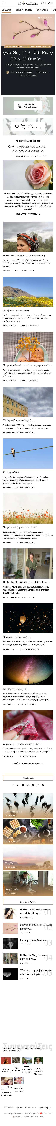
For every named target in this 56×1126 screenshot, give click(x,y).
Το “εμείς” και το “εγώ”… (18, 420)
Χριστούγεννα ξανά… (16, 689)
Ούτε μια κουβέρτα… (33, 940)
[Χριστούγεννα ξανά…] (28, 670)
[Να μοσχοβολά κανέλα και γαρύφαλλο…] (28, 347)
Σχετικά (19, 1107)
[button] (39, 18)
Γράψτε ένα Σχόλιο (28, 75)
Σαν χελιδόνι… (12, 472)
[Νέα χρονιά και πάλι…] (28, 618)
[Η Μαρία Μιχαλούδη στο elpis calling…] (28, 563)
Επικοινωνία (31, 1107)
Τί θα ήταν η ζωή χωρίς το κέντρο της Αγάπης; (35, 972)
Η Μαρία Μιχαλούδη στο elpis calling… (26, 582)
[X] (17, 785)
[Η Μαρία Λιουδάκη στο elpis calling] (28, 237)
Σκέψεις (7, 432)
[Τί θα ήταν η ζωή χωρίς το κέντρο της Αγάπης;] (10, 974)
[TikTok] (37, 785)
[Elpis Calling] (28, 3)
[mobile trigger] (5, 3)
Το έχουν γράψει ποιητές (28, 141)
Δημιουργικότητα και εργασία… (22, 743)
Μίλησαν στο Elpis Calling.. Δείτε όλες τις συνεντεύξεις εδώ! (24, 1049)
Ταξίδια (10, 863)
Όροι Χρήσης (45, 1107)
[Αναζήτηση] (42, 3)
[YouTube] (23, 785)
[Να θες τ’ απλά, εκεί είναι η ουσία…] (28, 30)
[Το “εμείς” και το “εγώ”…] (28, 402)
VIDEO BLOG (11, 46)
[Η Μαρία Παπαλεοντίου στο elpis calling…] (10, 913)
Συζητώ (6, 271)
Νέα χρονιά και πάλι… (17, 637)
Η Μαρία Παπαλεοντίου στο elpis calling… (35, 911)
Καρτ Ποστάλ (9, 326)
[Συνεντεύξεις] (17, 126)
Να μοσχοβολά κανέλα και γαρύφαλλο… (28, 365)
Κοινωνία (8, 756)
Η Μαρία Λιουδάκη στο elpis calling (24, 255)
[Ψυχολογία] (28, 883)
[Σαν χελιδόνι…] (28, 453)
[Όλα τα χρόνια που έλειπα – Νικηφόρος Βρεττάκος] (28, 175)
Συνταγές (11, 837)
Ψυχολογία (11, 889)
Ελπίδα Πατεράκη (23, 72)
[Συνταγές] (28, 831)
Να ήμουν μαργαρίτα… (17, 310)
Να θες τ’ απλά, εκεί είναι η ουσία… (28, 55)
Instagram (29, 104)
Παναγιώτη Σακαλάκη (33, 1117)
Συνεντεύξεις (27, 125)
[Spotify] (43, 785)
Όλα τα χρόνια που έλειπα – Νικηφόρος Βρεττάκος (28, 148)
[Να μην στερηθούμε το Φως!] (28, 508)
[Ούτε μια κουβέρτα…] (10, 943)
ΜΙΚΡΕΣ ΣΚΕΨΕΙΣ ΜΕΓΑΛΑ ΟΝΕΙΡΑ (35, 46)
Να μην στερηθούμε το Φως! (20, 527)
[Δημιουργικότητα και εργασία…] (28, 725)
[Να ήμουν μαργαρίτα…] (28, 292)
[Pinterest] (33, 785)
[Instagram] (20, 105)
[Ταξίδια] (28, 857)
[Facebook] (12, 785)
